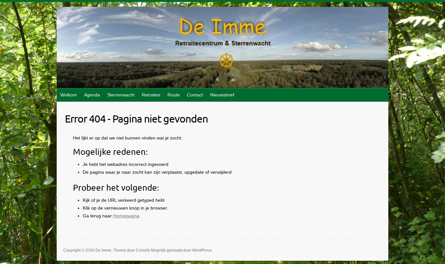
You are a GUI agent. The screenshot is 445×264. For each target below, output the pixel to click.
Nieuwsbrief (222, 94)
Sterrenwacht (121, 94)
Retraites (151, 94)
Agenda (92, 94)
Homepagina (126, 215)
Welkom (68, 94)
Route (173, 94)
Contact (195, 94)
